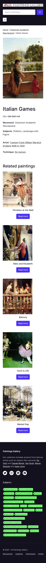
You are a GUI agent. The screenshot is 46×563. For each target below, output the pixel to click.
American (23, 530)
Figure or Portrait (35, 506)
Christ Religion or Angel (12, 522)
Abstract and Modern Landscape (15, 535)
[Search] (40, 12)
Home (5, 30)
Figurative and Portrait (13, 510)
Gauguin (6, 466)
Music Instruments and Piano (25, 497)
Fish (24, 506)
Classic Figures (21, 514)
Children (17, 131)
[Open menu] (5, 20)
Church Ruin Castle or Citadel (14, 518)
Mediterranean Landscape (13, 501)
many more (20, 466)
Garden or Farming (11, 506)
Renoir (38, 463)
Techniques (30, 554)
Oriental (9, 497)
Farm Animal (29, 510)
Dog (39, 510)
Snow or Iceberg (26, 489)
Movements (8, 554)
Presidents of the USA (24, 493)
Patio (37, 493)
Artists (41, 554)
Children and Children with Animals (15, 526)
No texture (20, 152)
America (34, 530)
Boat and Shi (10, 530)
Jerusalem (29, 501)
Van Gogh (29, 463)
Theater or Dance (10, 489)
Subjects (19, 554)
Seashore (9, 493)
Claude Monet (18, 463)
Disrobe (8, 514)
